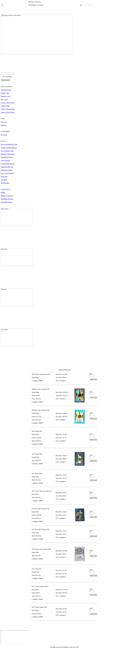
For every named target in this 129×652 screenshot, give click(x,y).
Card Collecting (5, 160)
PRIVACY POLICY (7, 196)
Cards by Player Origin (8, 112)
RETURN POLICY (7, 202)
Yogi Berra (4, 180)
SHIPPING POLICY (7, 199)
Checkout (4, 125)
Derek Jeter (4, 176)
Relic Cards (4, 99)
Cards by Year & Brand (8, 109)
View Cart (4, 122)
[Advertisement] (35, 626)
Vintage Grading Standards (9, 147)
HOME (3, 192)
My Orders (4, 135)
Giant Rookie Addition (7, 163)
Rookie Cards (5, 93)
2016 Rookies (5, 183)
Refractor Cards (5, 96)
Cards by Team (5, 106)
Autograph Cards (6, 90)
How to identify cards (7, 151)
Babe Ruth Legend (6, 170)
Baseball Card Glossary (8, 154)
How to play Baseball (7, 173)
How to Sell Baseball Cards (9, 144)
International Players (7, 157)
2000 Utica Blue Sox (7, 167)
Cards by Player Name (7, 102)
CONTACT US (5, 189)
